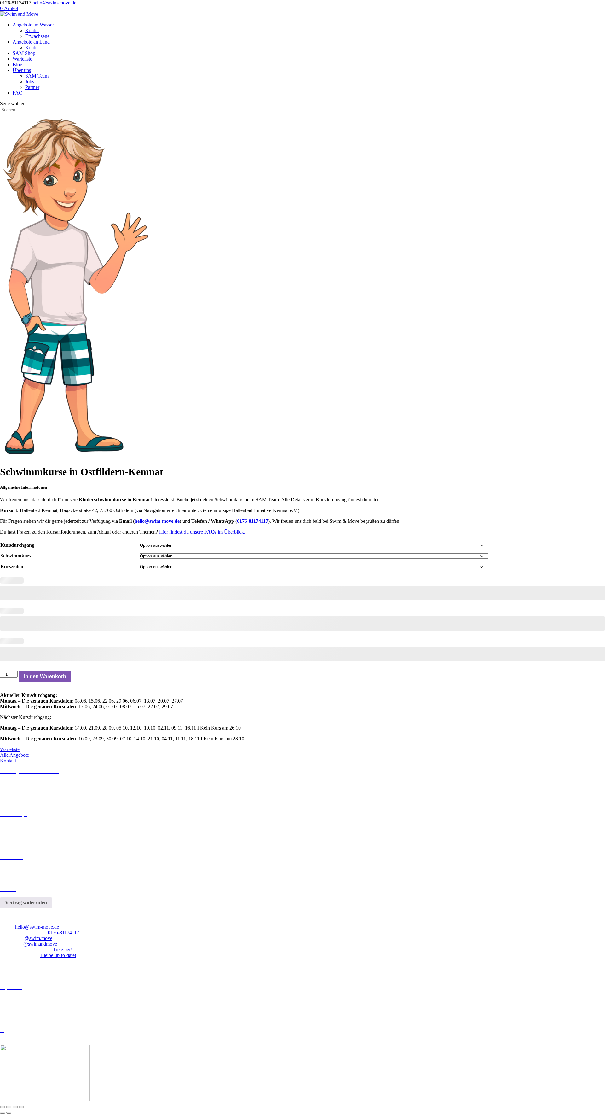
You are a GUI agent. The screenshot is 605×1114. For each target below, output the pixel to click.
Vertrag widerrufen (26, 902)
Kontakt (8, 760)
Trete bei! (62, 949)
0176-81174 (60, 932)
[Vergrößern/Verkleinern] (2, 1107)
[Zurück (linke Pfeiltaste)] (2, 1113)
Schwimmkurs (15, 555)
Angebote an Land (31, 41)
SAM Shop (24, 53)
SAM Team (37, 76)
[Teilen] (15, 1107)
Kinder (32, 30)
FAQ (18, 93)
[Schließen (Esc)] (21, 1107)
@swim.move (38, 938)
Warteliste (22, 58)
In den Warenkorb (45, 676)
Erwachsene (37, 36)
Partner (32, 87)
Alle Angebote (14, 755)
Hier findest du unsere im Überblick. (202, 531)
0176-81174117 (252, 521)
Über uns (22, 70)
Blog (17, 64)
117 (75, 932)
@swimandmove (40, 944)
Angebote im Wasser (33, 24)
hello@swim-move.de (157, 521)
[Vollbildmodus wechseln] (8, 1107)
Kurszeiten (11, 566)
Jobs (29, 81)
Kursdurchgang (17, 545)
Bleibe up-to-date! (58, 955)
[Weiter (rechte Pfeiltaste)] (8, 1113)
